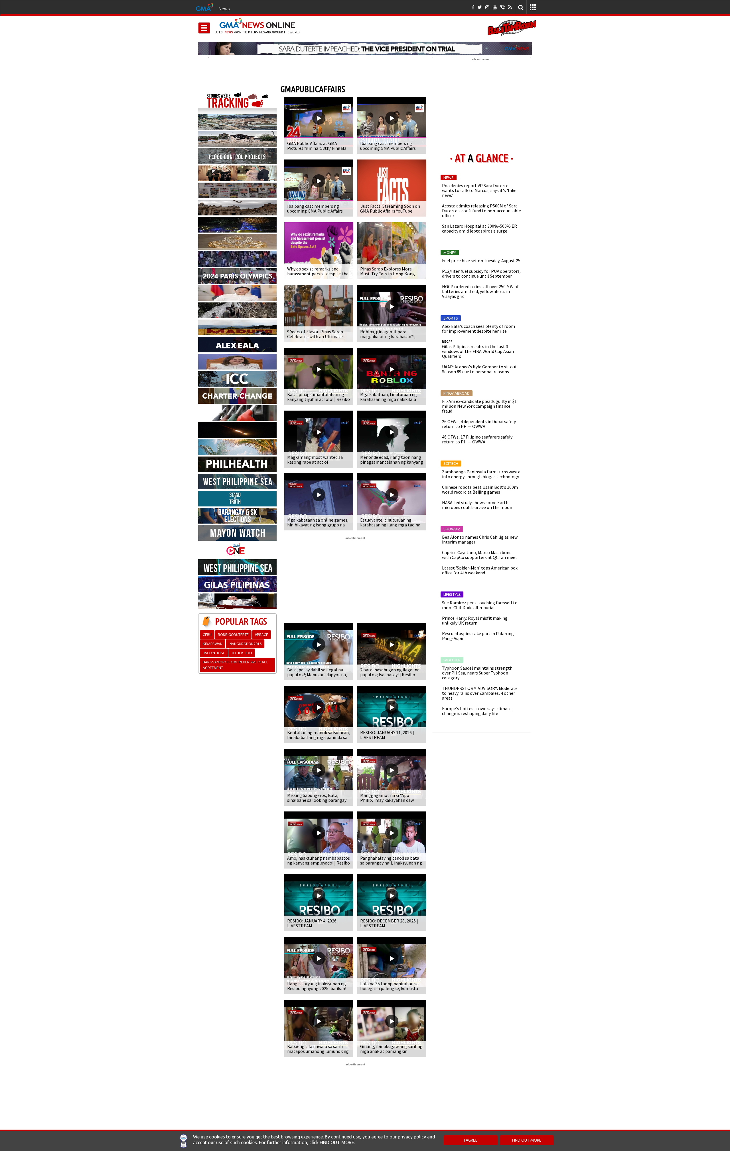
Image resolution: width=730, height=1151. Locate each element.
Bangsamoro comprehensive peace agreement (235, 664)
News (224, 8)
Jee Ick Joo (241, 652)
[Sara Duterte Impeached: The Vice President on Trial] (365, 48)
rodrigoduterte (233, 634)
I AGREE (471, 1140)
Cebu (207, 634)
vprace (261, 634)
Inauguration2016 (245, 643)
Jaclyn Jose (214, 652)
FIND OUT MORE (527, 1140)
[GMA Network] (204, 6)
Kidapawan (212, 643)
